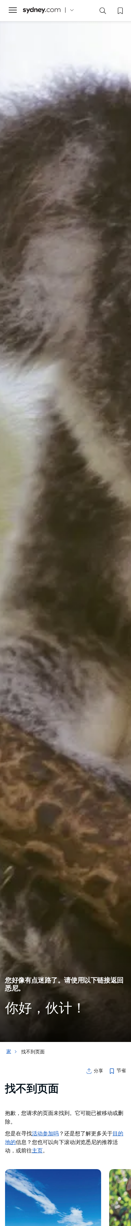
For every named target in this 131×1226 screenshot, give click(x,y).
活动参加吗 (45, 1133)
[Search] (103, 12)
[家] (41, 10)
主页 (37, 1150)
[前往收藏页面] (119, 10)
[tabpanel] (65, 521)
